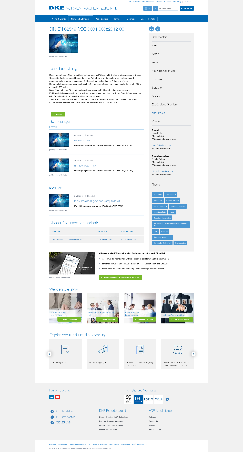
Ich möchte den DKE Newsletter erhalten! (121, 277)
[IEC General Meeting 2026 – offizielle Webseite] (128, 399)
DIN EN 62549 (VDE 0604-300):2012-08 (68, 239)
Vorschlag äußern (70, 319)
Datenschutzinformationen (80, 444)
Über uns (131, 19)
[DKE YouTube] (57, 397)
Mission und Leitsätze (108, 429)
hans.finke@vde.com (161, 145)
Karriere (167, 2)
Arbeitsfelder (102, 19)
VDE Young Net (155, 429)
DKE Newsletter (64, 411)
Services (118, 19)
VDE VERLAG (62, 422)
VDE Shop (177, 2)
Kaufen (59, 114)
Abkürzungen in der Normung (111, 425)
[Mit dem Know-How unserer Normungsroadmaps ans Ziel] (177, 349)
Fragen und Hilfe (128, 444)
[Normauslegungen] (103, 349)
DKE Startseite (134, 2)
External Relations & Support (111, 421)
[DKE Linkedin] (51, 397)
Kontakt (52, 444)
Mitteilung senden (182, 319)
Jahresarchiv (142, 444)
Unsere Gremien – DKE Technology (113, 417)
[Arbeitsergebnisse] (65, 349)
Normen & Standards (80, 19)
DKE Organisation (65, 416)
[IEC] (138, 399)
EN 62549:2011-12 (84, 140)
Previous (49, 354)
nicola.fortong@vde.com (163, 171)
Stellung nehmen (145, 319)
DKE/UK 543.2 (158, 113)
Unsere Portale (148, 19)
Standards (153, 421)
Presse (159, 2)
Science (152, 417)
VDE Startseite (148, 2)
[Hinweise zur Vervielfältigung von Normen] (140, 349)
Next (193, 354)
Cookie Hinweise (100, 444)
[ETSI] (158, 399)
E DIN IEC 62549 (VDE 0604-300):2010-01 (97, 201)
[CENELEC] (148, 399)
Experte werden (108, 319)
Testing (152, 425)
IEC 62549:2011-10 (85, 165)
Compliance (114, 444)
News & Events (59, 19)
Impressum (62, 444)
